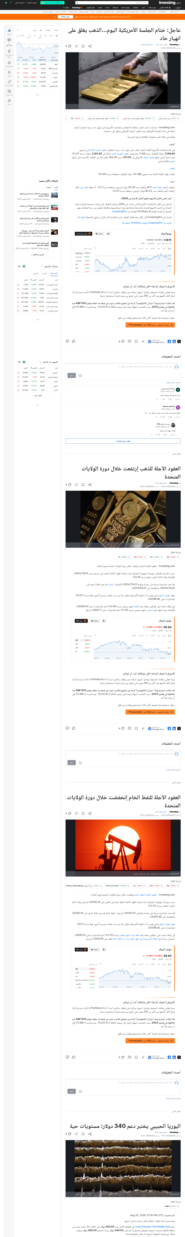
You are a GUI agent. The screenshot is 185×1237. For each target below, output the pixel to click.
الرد (176, 399)
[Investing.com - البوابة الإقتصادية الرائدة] (170, 3)
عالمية (92, 12)
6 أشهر (153, 248)
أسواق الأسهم (121, 12)
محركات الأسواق (51, 266)
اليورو (172, 160)
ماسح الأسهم (91, 7)
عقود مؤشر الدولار (167, 924)
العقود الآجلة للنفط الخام (146, 894)
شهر (159, 248)
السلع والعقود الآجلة (133, 12)
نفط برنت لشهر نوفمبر (129, 935)
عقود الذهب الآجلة (98, 149)
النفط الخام (157, 187)
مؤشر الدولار (148, 157)
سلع (41, 30)
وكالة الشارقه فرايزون (168, 389)
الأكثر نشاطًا (54, 273)
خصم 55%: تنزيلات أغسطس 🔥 (52, 3)
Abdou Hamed (169, 406)
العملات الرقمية (83, 12)
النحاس (149, 610)
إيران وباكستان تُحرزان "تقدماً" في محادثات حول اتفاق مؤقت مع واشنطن (34, 207)
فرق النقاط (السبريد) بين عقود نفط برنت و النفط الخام (137, 938)
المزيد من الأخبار (38, 255)
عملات (56, 30)
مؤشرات (48, 30)
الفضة (172, 168)
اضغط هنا (81, 217)
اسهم (34, 30)
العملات (143, 12)
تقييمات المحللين (48, 12)
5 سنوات (140, 248)
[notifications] (11, 2)
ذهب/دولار (54, 60)
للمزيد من (146, 222)
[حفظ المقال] (83, 46)
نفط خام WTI (53, 69)
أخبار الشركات (73, 12)
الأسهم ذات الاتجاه (50, 362)
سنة (147, 248)
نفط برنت (83, 187)
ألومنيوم (55, 82)
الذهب (111, 584)
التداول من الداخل (60, 12)
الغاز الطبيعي (54, 86)
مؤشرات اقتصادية (109, 12)
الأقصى (134, 248)
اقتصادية (99, 12)
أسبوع (164, 248)
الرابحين (44, 273)
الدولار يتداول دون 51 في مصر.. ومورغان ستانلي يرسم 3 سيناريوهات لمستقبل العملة (34, 232)
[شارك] (89, 46)
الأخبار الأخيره (174, 11)
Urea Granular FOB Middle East (152, 1226)
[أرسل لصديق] (129, 341)
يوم (169, 248)
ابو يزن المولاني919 (163, 424)
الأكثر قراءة (162, 12)
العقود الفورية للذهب (120, 153)
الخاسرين (35, 273)
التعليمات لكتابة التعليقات (173, 382)
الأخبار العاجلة (152, 12)
